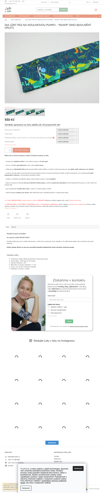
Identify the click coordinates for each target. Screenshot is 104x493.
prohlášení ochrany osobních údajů (43, 482)
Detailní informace (10, 208)
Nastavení (26, 488)
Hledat (63, 10)
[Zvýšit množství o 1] (12, 149)
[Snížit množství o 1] (12, 151)
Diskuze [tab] (13, 227)
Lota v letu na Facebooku (16, 463)
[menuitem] (10, 16)
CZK (87, 2)
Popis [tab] (7, 227)
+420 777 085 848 (14, 460)
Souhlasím (78, 468)
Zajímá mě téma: (54, 304)
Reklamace (55, 2)
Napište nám (58, 461)
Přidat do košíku (23, 150)
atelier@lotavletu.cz (14, 457)
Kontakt (44, 2)
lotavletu (10, 466)
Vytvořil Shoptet (94, 489)
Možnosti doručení (10, 145)
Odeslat (69, 321)
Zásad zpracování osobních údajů (78, 326)
